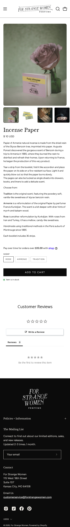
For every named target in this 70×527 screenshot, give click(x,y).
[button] (57, 8)
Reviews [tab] (12, 342)
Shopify (43, 525)
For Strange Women (19, 525)
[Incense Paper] (11, 115)
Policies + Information (17, 418)
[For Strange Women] (35, 9)
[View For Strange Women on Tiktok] (13, 508)
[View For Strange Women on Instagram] (5, 508)
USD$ (5, 519)
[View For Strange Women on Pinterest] (29, 508)
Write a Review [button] (36, 331)
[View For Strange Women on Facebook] (21, 508)
